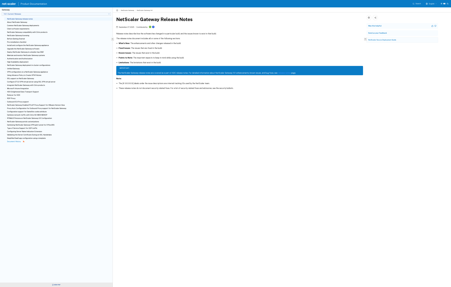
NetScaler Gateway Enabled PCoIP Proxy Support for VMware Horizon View (36, 105)
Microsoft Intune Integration (18, 88)
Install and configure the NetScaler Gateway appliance (28, 45)
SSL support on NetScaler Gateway (20, 78)
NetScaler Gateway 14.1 (145, 10)
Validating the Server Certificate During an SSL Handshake (29, 135)
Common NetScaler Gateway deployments (23, 25)
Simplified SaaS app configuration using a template (26, 138)
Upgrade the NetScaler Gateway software (23, 49)
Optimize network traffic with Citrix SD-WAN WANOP (27, 115)
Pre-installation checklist (16, 42)
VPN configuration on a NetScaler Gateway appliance (27, 72)
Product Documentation (34, 3)
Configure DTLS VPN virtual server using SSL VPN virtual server (31, 82)
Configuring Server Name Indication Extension (24, 131)
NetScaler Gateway (127, 10)
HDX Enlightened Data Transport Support (23, 92)
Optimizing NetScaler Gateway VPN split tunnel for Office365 (30, 125)
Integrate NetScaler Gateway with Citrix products (26, 85)
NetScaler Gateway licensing (18, 35)
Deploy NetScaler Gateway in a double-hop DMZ (25, 52)
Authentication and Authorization (20, 59)
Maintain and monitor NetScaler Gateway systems (26, 55)
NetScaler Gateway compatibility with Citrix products (27, 32)
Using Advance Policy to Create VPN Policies (24, 75)
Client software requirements (18, 29)
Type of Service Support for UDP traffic (22, 128)
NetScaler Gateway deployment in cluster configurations (28, 65)
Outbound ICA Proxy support (18, 102)
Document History (14, 141)
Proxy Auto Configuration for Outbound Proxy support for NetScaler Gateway (36, 108)
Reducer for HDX (13, 95)
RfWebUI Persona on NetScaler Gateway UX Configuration (29, 118)
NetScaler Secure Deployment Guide (382, 40)
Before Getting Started (16, 39)
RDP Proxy (11, 98)
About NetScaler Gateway (17, 22)
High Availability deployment (18, 62)
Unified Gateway (13, 69)
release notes (284, 73)
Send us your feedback (377, 33)
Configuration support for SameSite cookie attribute (27, 112)
